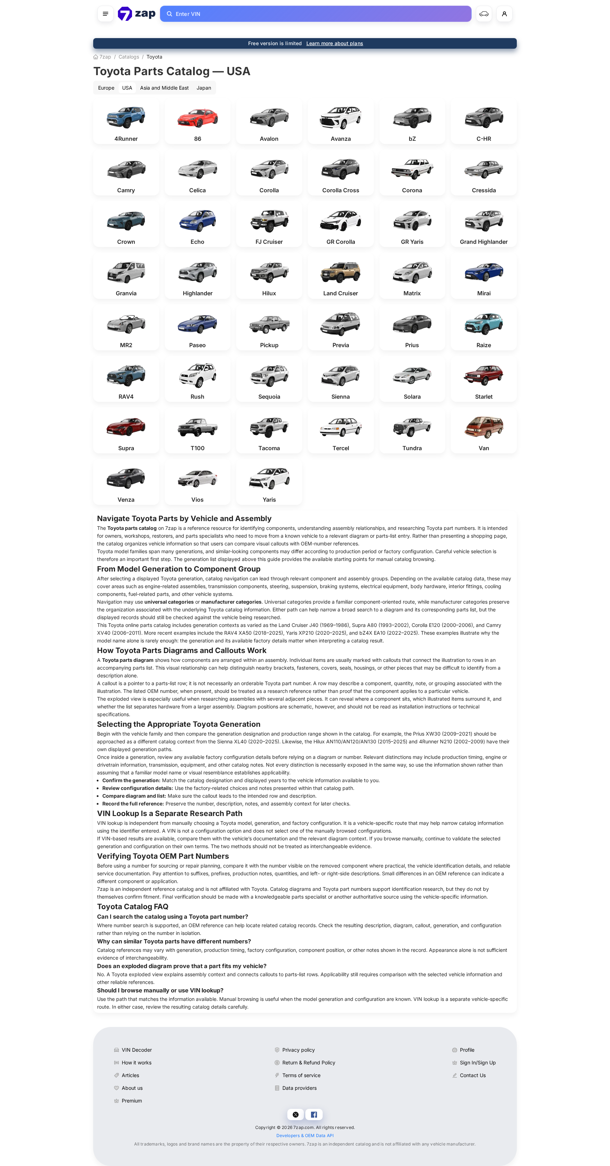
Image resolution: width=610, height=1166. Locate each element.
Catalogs (129, 57)
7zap (104, 57)
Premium (132, 1101)
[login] (504, 14)
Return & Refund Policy (308, 1062)
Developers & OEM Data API (305, 1135)
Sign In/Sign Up (478, 1062)
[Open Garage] (484, 14)
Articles (130, 1075)
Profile (467, 1050)
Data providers (299, 1088)
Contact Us (473, 1075)
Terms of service (301, 1075)
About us (132, 1088)
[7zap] (137, 14)
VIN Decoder (137, 1050)
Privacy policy (298, 1050)
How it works (136, 1062)
